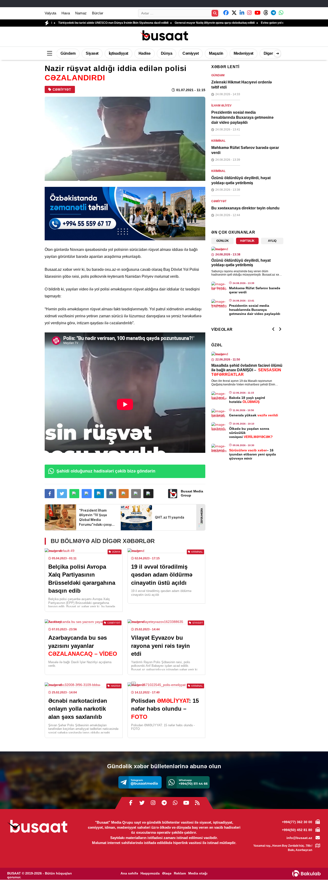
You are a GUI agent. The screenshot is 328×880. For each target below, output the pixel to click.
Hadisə (145, 53)
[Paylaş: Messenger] (86, 493)
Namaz (81, 13)
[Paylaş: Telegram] (99, 493)
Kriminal (218, 140)
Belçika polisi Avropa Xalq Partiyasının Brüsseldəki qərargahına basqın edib (81, 578)
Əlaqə (166, 873)
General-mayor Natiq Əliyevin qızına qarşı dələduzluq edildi (184, 22)
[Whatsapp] (188, 782)
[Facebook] (131, 803)
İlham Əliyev (221, 105)
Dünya (166, 53)
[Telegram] (140, 782)
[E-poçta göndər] (136, 493)
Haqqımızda (150, 873)
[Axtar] (215, 13)
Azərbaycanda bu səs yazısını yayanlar (82, 645)
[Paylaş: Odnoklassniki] (123, 493)
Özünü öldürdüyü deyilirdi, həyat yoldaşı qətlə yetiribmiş (241, 180)
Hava (65, 13)
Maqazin (216, 53)
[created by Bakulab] (306, 873)
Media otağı (197, 873)
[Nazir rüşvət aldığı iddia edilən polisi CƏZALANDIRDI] (125, 139)
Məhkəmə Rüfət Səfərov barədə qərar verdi (245, 150)
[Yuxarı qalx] (314, 866)
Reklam (180, 873)
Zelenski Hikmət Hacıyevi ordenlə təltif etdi (241, 84)
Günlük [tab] (222, 240)
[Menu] (49, 53)
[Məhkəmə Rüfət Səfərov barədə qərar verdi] (219, 286)
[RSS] (197, 803)
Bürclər (97, 13)
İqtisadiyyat (118, 53)
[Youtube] (186, 803)
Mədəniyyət (243, 53)
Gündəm (68, 53)
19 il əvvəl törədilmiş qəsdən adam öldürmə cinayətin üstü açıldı (161, 574)
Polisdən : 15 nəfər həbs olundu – (165, 708)
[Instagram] (153, 803)
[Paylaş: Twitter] (62, 493)
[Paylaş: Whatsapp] (74, 493)
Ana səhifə (129, 873)
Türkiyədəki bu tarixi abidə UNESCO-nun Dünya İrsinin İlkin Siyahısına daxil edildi (83, 22)
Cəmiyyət (190, 53)
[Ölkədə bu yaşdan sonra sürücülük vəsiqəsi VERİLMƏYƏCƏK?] (219, 426)
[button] (148, 493)
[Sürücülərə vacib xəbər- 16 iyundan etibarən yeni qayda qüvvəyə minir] (219, 448)
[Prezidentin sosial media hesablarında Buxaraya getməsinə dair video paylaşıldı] (219, 303)
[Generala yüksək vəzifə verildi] (219, 413)
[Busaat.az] (164, 36)
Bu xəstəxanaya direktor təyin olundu (245, 208)
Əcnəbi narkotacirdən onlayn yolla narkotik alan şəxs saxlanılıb (77, 708)
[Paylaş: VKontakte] (111, 493)
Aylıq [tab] (272, 240)
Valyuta (50, 13)
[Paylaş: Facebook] (50, 493)
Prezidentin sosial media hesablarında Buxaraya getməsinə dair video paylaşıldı (242, 117)
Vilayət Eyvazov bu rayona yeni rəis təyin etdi (160, 645)
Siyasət (92, 53)
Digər (268, 53)
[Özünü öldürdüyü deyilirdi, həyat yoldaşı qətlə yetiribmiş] (247, 249)
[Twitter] (142, 803)
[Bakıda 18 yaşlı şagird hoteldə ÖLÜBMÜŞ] (219, 395)
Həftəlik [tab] (247, 240)
